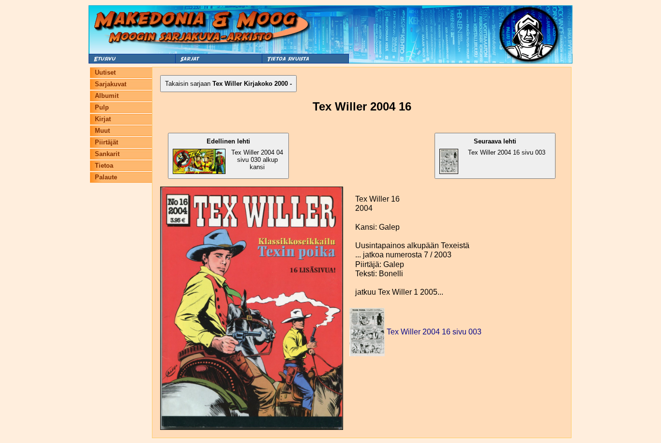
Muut (102, 130)
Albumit (107, 95)
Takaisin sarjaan (228, 83)
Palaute (106, 177)
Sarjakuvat (110, 84)
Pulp (102, 107)
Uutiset (105, 72)
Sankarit (107, 154)
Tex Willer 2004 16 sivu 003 (506, 147)
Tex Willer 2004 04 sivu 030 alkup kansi (245, 154)
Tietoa (104, 165)
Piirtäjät (106, 142)
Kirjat (103, 119)
